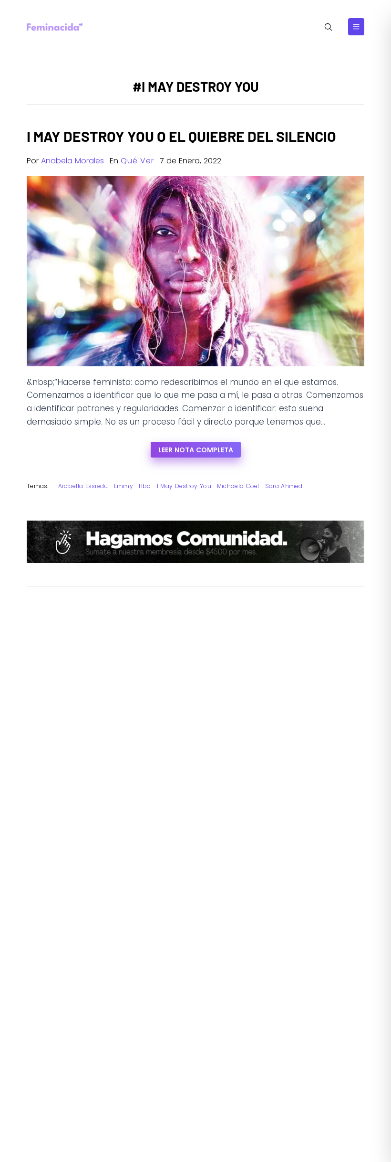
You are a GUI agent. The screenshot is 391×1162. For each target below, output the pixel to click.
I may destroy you (184, 486)
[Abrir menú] (356, 26)
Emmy (123, 486)
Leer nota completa (195, 450)
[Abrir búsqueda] (328, 27)
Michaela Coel (238, 486)
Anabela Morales (72, 160)
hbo (145, 486)
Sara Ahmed (284, 486)
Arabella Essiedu (83, 486)
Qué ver (137, 160)
